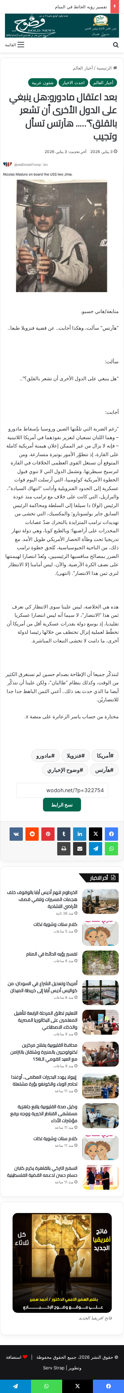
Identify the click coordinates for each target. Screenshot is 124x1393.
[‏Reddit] (32, 834)
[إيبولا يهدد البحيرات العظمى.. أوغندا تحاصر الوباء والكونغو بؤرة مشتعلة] (100, 1086)
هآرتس (102, 770)
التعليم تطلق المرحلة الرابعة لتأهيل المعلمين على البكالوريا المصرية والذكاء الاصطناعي (45, 1020)
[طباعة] (63, 848)
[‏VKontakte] (16, 834)
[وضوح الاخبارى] (62, 26)
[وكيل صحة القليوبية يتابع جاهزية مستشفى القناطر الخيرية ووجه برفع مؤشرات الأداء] (100, 1115)
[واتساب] (111, 848)
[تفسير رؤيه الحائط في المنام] (100, 963)
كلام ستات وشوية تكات (55, 924)
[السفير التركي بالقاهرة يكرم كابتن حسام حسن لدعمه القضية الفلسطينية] (100, 1177)
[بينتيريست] (48, 834)
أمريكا (103, 755)
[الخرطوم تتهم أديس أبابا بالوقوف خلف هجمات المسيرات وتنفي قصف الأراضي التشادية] (100, 901)
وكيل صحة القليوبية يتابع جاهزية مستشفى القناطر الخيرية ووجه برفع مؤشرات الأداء (43, 1113)
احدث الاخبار (73, 82)
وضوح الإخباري (63, 770)
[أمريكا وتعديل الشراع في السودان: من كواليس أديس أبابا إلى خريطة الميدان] (100, 992)
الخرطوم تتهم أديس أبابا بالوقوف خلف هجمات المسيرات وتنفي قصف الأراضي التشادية (42, 899)
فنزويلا (74, 755)
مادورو (43, 755)
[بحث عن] (115, 44)
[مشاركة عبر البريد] (79, 848)
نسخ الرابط (62, 804)
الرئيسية (105, 68)
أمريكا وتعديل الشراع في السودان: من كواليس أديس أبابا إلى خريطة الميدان (42, 987)
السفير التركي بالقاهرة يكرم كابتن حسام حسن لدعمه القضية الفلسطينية (42, 1171)
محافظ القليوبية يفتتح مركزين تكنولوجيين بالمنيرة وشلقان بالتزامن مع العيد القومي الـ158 (43, 1052)
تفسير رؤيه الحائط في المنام (81, 6)
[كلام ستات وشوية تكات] (100, 933)
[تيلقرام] (95, 848)
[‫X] (95, 834)
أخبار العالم (83, 68)
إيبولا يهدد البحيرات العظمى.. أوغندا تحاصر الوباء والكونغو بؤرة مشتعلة (44, 1080)
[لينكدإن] (79, 834)
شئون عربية (43, 82)
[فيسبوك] (111, 834)
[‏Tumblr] (63, 834)
